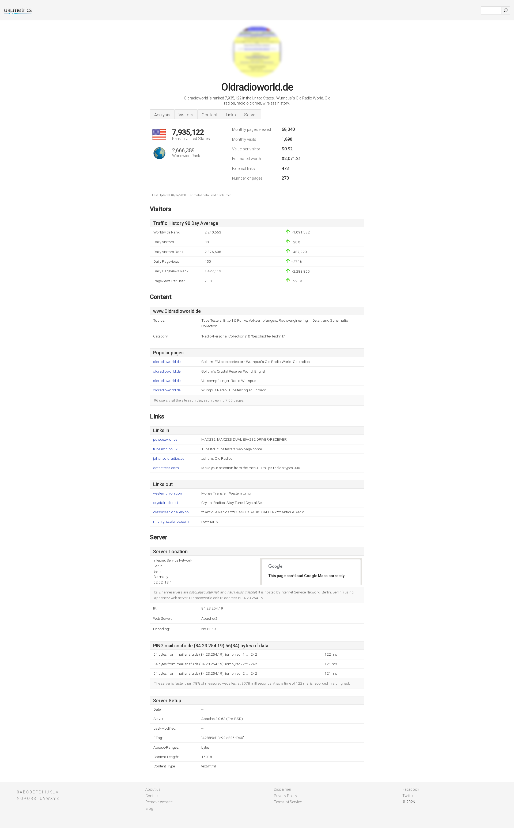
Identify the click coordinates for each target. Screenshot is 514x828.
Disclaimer (282, 789)
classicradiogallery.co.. (171, 512)
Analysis (162, 114)
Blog (149, 808)
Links (231, 114)
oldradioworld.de (166, 362)
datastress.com (166, 468)
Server (250, 114)
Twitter (408, 796)
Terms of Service (288, 802)
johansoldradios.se (168, 458)
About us (152, 789)
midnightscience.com (171, 521)
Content (210, 114)
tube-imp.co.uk (165, 449)
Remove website (158, 802)
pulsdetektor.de (165, 439)
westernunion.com (168, 493)
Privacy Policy (285, 796)
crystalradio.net (165, 503)
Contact (151, 796)
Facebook (410, 789)
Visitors (186, 114)
